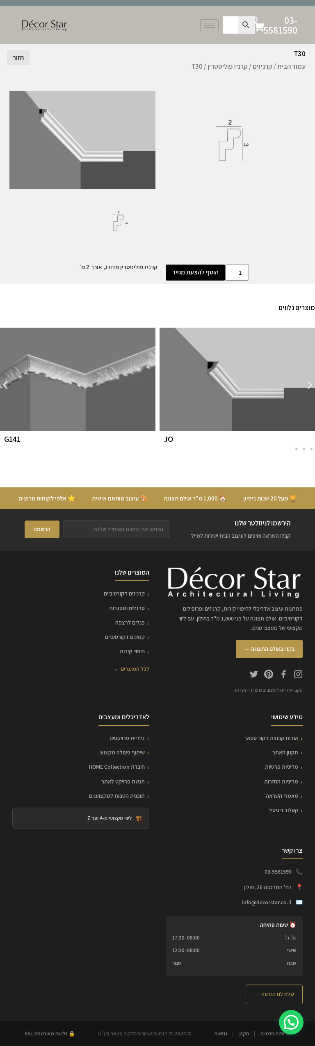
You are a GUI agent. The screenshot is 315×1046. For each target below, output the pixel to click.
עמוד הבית (291, 66)
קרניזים (262, 66)
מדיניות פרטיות (281, 766)
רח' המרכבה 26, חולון (268, 887)
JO (168, 439)
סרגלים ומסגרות (127, 608)
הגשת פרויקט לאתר (123, 781)
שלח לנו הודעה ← (274, 994)
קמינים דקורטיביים (125, 637)
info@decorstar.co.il (267, 902)
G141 (12, 439)
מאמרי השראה (282, 795)
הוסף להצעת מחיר (195, 272)
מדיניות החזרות (281, 781)
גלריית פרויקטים (127, 738)
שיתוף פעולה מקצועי (122, 752)
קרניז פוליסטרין (228, 66)
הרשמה (42, 529)
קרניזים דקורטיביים (124, 593)
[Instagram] (298, 675)
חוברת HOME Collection (117, 766)
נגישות (220, 1033)
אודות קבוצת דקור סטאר (271, 738)
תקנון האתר (285, 752)
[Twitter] (253, 675)
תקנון (243, 1033)
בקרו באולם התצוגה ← (269, 648)
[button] (5, 385)
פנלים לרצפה (130, 622)
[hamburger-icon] (209, 25)
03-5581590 (280, 25)
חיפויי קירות (132, 651)
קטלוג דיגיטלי (283, 810)
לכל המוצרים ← (131, 668)
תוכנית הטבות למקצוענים (117, 795)
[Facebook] (283, 675)
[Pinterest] (268, 675)
